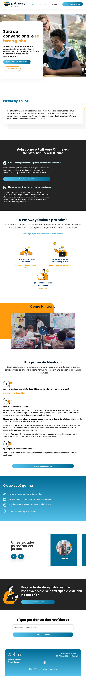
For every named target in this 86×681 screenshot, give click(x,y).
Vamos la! (43, 289)
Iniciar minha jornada (43, 466)
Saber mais (12, 68)
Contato (55, 4)
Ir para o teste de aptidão (14, 393)
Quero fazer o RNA (26, 179)
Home (31, 4)
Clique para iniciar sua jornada (60, 265)
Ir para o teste (38, 602)
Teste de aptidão (73, 4)
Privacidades (13, 662)
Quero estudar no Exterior (16, 62)
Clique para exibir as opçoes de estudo (26, 266)
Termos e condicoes (16, 660)
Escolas (43, 4)
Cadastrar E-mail (43, 634)
